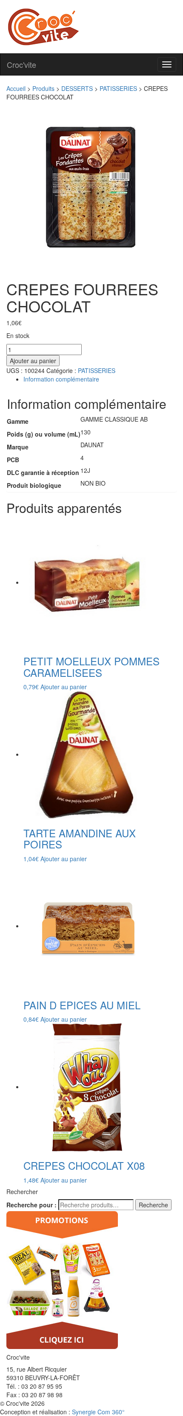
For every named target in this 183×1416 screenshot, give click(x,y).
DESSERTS (77, 88)
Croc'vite (21, 64)
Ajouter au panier (33, 360)
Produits (43, 88)
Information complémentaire (61, 379)
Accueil (16, 88)
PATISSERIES (118, 88)
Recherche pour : (31, 1204)
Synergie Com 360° (98, 1411)
